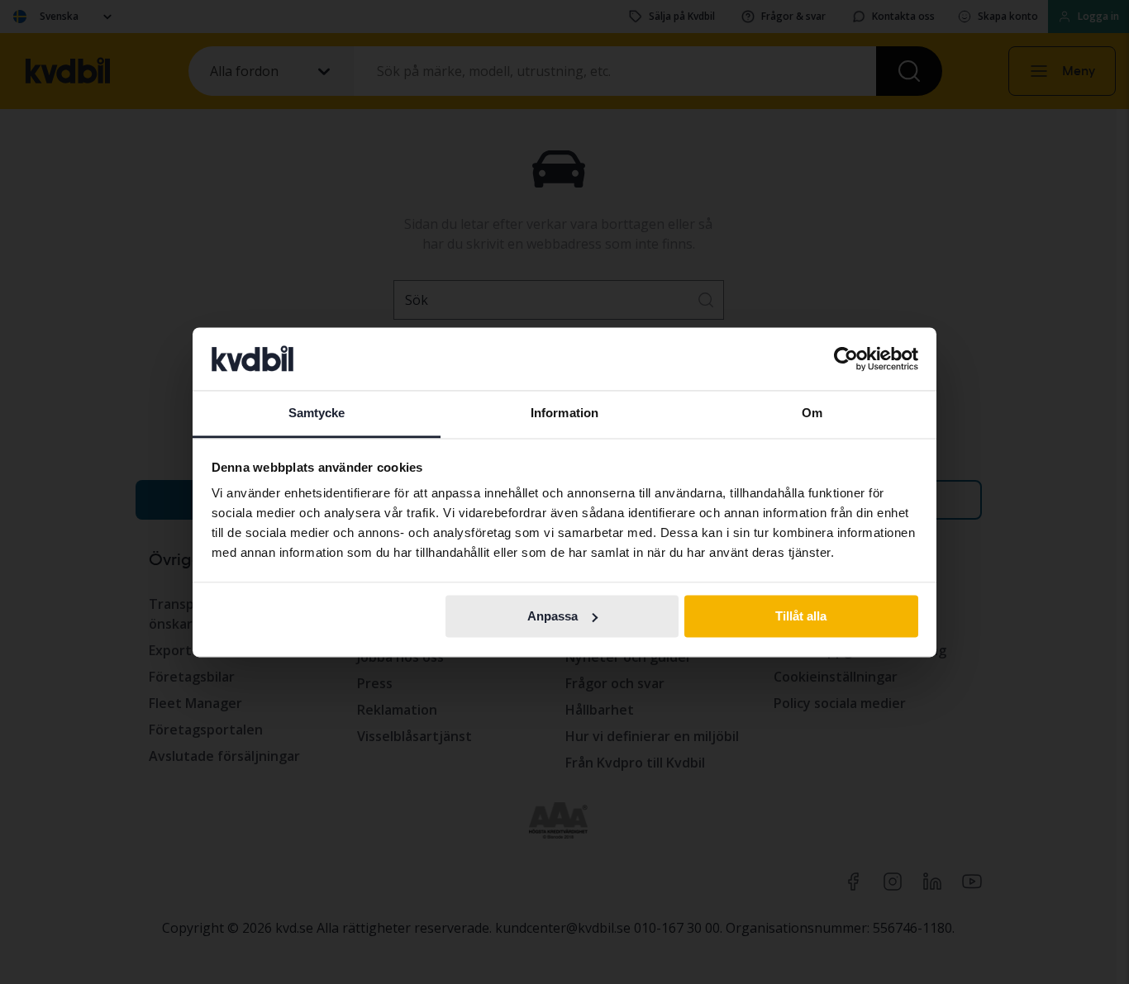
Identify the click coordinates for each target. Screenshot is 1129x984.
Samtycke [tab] (316, 413)
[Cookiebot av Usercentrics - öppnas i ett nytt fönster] (846, 358)
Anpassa (552, 616)
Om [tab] (812, 413)
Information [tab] (564, 413)
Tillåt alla (801, 616)
